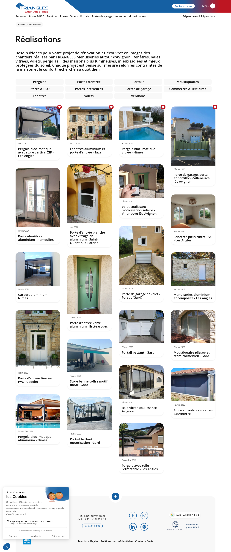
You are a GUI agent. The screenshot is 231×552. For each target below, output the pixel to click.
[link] (175, 526)
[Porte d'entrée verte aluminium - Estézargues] (89, 293)
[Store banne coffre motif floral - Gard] (89, 364)
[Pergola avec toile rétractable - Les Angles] (141, 448)
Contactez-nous (183, 6)
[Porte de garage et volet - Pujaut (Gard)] (141, 264)
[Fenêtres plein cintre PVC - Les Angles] (193, 219)
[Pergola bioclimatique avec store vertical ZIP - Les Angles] (38, 133)
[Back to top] (115, 496)
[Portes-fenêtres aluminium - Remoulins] (38, 206)
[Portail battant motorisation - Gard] (89, 422)
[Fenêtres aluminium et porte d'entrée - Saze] (89, 132)
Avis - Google (187, 514)
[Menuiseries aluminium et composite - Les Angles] (193, 277)
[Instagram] (144, 515)
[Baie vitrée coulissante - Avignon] (141, 390)
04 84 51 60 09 (92, 525)
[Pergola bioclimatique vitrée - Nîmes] (141, 132)
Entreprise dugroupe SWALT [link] (192, 526)
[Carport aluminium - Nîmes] (38, 277)
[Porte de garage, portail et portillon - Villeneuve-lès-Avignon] (193, 146)
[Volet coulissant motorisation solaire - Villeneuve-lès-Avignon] (141, 191)
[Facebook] (133, 515)
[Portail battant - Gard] (141, 333)
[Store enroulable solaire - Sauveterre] (193, 393)
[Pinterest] (144, 527)
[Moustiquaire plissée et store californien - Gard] (193, 335)
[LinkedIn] (133, 527)
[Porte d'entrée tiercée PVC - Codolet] (38, 348)
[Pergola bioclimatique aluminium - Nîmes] (38, 419)
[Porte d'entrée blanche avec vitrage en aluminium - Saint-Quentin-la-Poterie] (89, 205)
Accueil (21, 24)
